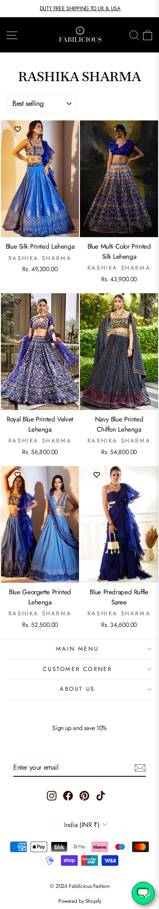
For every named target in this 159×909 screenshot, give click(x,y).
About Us (77, 689)
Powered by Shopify (79, 901)
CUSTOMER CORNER (77, 669)
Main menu (77, 648)
